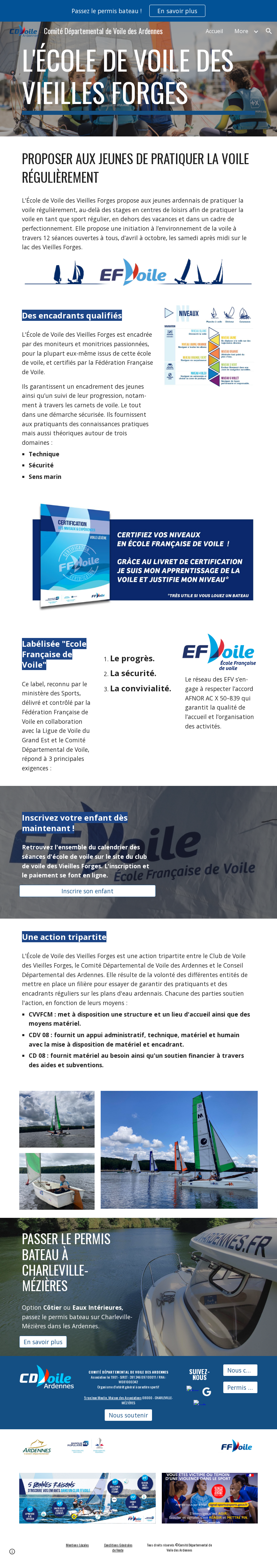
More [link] (241, 31)
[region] (138, 11)
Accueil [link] (214, 31)
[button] (269, 31)
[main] (138, 79)
